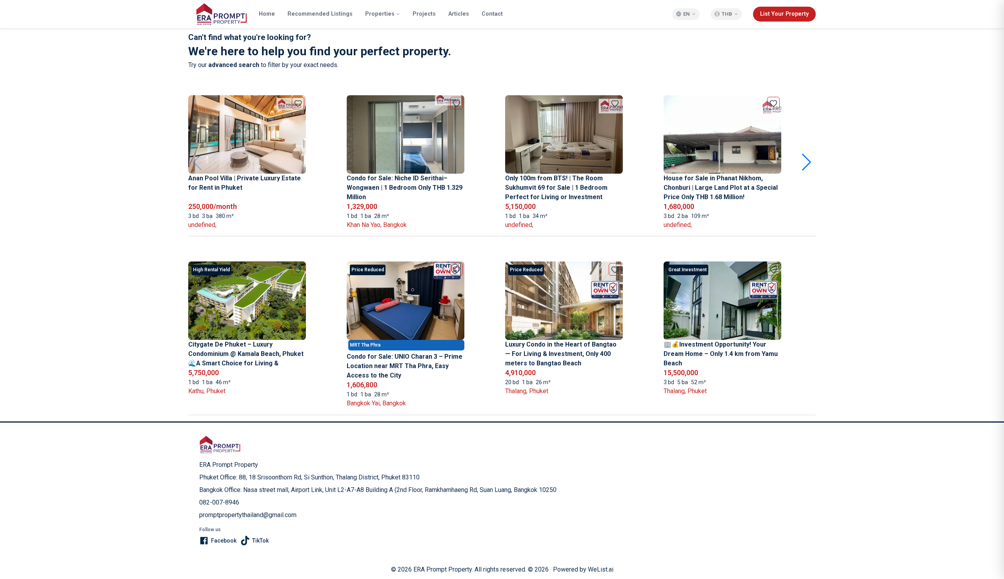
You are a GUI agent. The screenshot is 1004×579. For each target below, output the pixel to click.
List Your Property (784, 14)
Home (267, 14)
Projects (424, 14)
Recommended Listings (320, 14)
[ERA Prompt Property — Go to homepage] (220, 444)
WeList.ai (600, 569)
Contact (492, 14)
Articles (458, 14)
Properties (380, 14)
